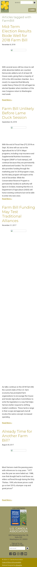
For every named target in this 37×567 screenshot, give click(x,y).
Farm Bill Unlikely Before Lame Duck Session (18, 113)
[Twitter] (14, 553)
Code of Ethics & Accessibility (11, 562)
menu (33, 10)
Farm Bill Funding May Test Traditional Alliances (18, 214)
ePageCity (19, 565)
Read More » (7, 100)
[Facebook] (10, 553)
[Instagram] (18, 553)
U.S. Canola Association (10, 6)
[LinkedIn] (22, 553)
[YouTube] (25, 553)
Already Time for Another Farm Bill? (17, 435)
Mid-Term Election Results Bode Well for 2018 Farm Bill (16, 33)
